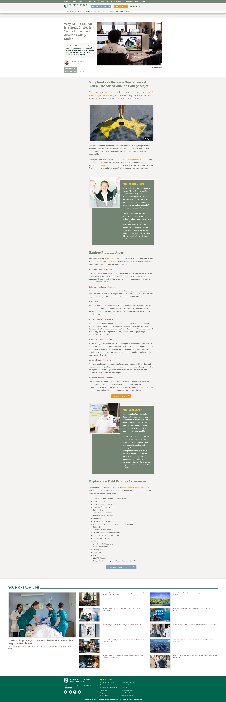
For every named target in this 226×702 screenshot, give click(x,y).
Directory (88, 1)
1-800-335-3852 (135, 6)
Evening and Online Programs (109, 687)
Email (74, 1)
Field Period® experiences (133, 487)
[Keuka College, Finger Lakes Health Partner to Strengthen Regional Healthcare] (42, 615)
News (80, 1)
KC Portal (67, 1)
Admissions (79, 11)
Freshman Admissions (107, 682)
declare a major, (113, 258)
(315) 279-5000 (68, 688)
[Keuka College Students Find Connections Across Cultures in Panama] (160, 646)
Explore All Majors (120, 396)
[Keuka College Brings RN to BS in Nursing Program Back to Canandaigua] (89, 615)
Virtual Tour (103, 690)
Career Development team (110, 165)
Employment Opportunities (108, 693)
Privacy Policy (138, 699)
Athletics (111, 11)
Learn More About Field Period (120, 567)
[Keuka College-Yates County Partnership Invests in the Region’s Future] (160, 599)
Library (102, 1)
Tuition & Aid (90, 11)
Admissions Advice (70, 68)
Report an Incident (126, 685)
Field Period (120, 11)
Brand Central (104, 695)
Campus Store (128, 1)
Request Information (127, 690)
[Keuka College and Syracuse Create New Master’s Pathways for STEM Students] (89, 646)
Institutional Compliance (128, 682)
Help (136, 1)
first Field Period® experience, (136, 159)
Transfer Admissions (106, 685)
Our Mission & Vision (127, 695)
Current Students (125, 693)
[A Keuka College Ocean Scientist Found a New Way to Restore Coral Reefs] (160, 615)
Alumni (109, 1)
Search (143, 1)
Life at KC (101, 11)
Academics (67, 11)
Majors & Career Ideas (70, 71)
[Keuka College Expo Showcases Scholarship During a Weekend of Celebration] (160, 662)
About (95, 1)
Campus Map (124, 687)
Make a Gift (117, 1)
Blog (127, 11)
